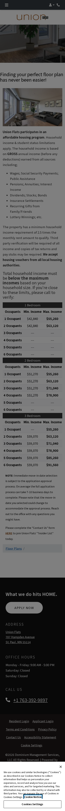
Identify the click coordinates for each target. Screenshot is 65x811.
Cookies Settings (32, 804)
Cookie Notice (33, 797)
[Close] (61, 767)
